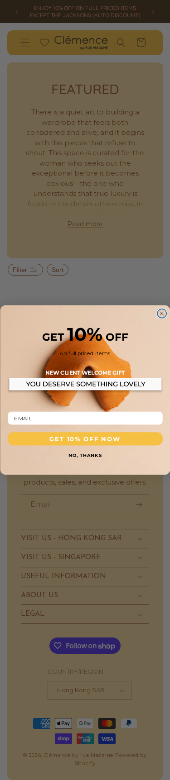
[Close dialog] (161, 313)
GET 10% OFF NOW (85, 438)
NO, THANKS (85, 455)
